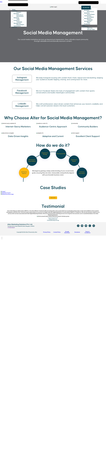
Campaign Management (18, 22)
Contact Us (85, 26)
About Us (14, 27)
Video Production (17, 20)
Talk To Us (89, 28)
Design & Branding (17, 13)
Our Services (86, 7)
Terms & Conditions (87, 232)
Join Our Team (91, 29)
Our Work (14, 11)
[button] (19, 11)
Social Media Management (89, 18)
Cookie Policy (56, 232)
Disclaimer (77, 232)
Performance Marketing (18, 17)
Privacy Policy (46, 232)
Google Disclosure (67, 232)
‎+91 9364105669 (11, 227)
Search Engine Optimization (19, 25)
